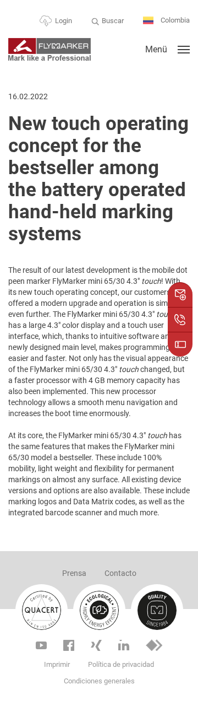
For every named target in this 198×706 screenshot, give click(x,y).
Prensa (74, 573)
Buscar (113, 21)
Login (63, 21)
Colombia (174, 20)
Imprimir (57, 664)
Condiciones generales (99, 681)
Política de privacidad (121, 664)
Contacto (120, 573)
